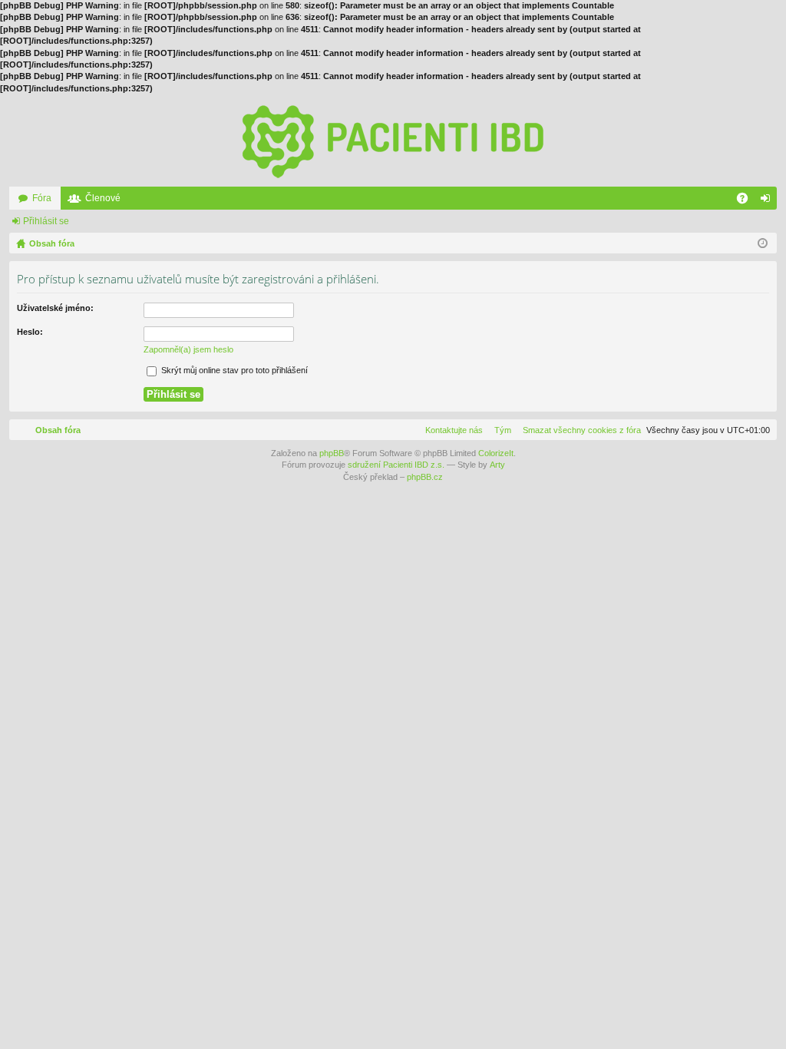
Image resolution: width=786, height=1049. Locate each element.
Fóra (41, 198)
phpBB (331, 453)
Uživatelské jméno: (55, 308)
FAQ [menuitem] (747, 201)
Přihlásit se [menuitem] (768, 201)
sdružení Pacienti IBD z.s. (396, 464)
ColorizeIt (496, 453)
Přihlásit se (46, 221)
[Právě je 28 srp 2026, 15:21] (763, 243)
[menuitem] (579, 430)
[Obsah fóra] (393, 140)
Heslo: (30, 331)
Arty (497, 464)
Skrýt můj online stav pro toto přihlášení (233, 370)
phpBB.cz (425, 476)
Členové (103, 198)
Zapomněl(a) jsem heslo (188, 349)
